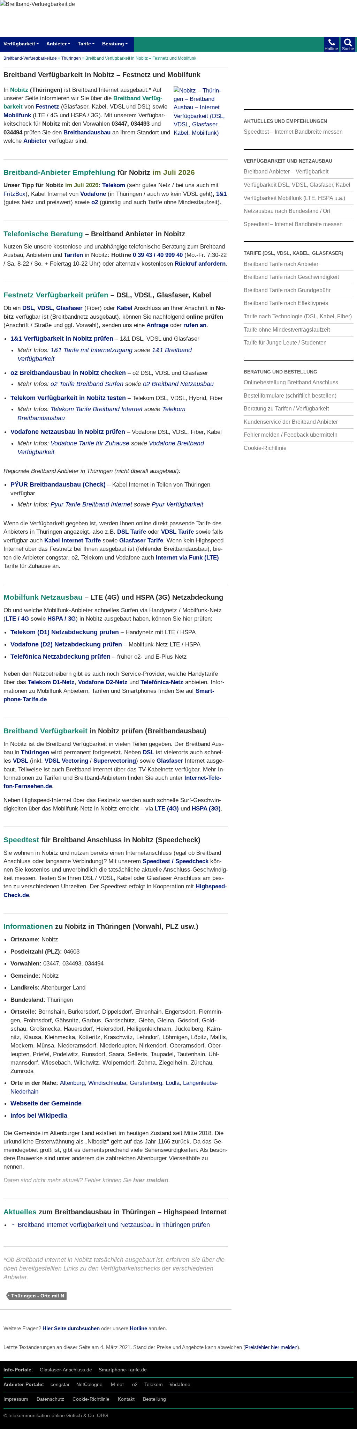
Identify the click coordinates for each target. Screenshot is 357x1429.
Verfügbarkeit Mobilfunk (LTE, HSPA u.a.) (294, 198)
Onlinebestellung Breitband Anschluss (291, 382)
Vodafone (179, 1384)
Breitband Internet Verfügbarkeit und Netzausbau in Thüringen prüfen (114, 1224)
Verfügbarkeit (19, 43)
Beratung (113, 43)
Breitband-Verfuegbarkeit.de (30, 58)
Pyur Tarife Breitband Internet (91, 504)
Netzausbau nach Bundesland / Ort (287, 211)
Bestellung (154, 1398)
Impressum (15, 1398)
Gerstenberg (146, 1082)
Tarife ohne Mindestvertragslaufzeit (287, 329)
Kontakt (126, 1398)
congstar (60, 1384)
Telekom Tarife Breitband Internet (97, 409)
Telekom (113, 185)
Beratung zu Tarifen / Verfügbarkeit (286, 408)
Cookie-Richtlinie (265, 448)
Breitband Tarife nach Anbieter (281, 264)
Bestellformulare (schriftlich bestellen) (290, 395)
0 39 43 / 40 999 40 (158, 254)
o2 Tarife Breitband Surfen (87, 383)
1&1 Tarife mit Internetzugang (91, 350)
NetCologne (89, 1384)
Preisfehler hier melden (271, 1347)
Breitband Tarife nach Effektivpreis (286, 303)
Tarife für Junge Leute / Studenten (285, 342)
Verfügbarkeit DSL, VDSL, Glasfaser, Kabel (297, 185)
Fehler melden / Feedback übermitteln (290, 434)
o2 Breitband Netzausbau (178, 383)
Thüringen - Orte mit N (37, 1295)
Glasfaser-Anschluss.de (66, 1369)
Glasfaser (69, 307)
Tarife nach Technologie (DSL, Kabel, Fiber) (298, 316)
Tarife (84, 43)
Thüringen (71, 58)
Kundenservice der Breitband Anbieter (291, 422)
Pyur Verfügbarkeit (177, 504)
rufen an (194, 324)
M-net (117, 1384)
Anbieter (56, 43)
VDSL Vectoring (66, 760)
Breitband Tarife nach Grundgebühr (287, 290)
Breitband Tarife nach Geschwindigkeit (291, 277)
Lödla (173, 1082)
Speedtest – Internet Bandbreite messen (293, 131)
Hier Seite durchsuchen (71, 1328)
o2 (135, 1384)
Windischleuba (107, 1082)
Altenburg (72, 1082)
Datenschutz (50, 1398)
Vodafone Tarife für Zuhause (90, 443)
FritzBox (14, 193)
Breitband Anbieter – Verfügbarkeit (286, 171)
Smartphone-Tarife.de (123, 1369)
